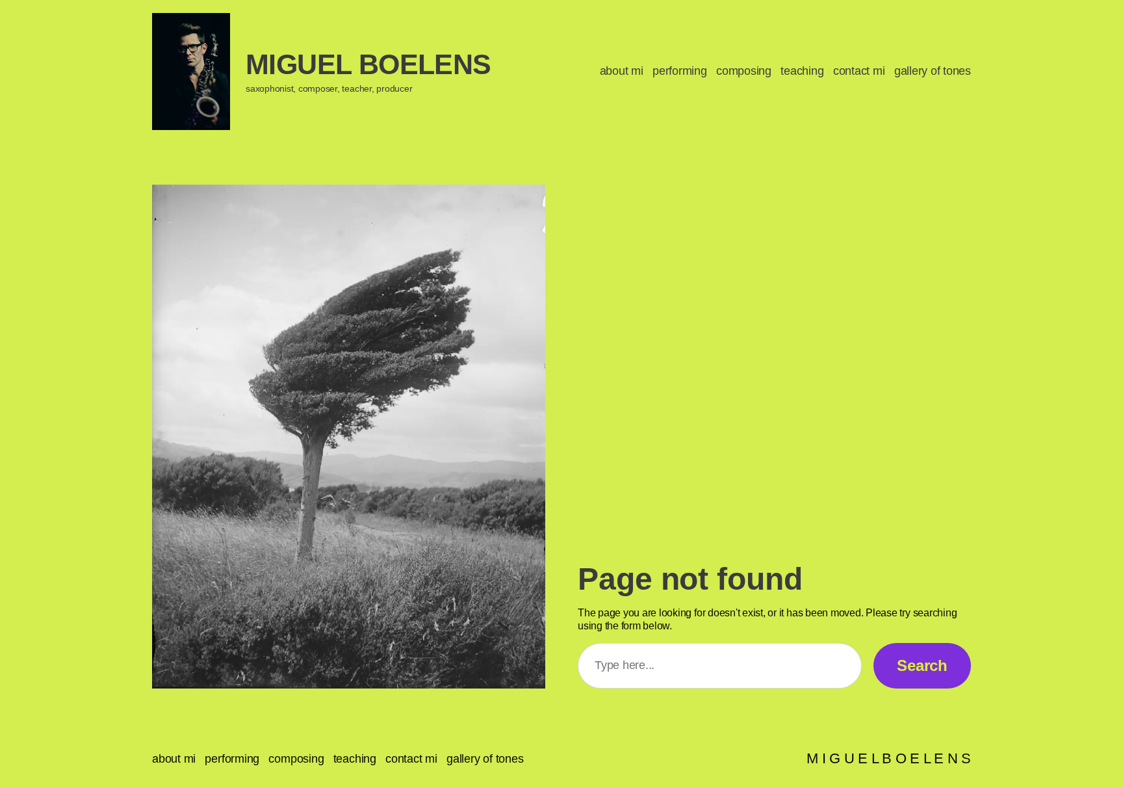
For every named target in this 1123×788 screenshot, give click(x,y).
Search (922, 665)
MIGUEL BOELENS (368, 64)
